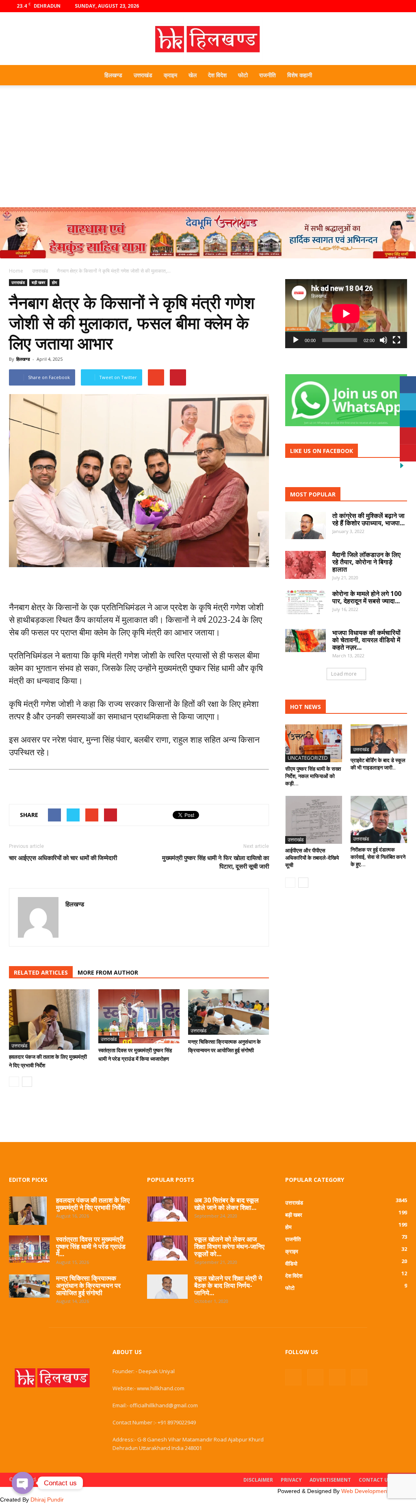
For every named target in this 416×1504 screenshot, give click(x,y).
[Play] (296, 340)
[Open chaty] (23, 1483)
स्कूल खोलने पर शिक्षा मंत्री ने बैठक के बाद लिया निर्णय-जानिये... (228, 1285)
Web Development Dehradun (378, 1491)
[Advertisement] (208, 146)
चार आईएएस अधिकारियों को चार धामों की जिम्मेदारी (63, 858)
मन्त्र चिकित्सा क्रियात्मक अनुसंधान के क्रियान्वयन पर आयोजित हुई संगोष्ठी (88, 1285)
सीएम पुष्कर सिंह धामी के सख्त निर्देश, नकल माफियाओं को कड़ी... (313, 776)
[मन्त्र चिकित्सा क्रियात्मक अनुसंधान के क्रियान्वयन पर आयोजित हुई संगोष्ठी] (228, 1012)
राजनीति (267, 75)
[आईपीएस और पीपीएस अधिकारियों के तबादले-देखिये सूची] (313, 820)
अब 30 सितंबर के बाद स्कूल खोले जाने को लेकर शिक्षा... (226, 1204)
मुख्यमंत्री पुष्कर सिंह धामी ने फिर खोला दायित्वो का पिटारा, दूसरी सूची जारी (215, 862)
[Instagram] (374, 6)
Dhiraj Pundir (47, 1499)
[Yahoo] (72, 921)
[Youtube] (401, 6)
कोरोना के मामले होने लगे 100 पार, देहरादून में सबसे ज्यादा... (366, 597)
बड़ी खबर (38, 282)
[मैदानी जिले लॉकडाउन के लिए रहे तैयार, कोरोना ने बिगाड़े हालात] (305, 565)
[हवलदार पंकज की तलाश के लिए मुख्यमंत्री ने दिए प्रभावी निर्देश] (49, 1019)
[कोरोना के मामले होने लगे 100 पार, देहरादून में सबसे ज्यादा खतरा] (305, 602)
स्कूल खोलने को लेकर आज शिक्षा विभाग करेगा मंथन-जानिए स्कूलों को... (229, 1246)
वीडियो (291, 1263)
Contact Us (375, 1479)
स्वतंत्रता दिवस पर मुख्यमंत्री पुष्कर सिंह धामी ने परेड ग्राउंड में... (91, 1246)
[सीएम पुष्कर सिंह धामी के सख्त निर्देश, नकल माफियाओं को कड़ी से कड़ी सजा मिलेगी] (313, 743)
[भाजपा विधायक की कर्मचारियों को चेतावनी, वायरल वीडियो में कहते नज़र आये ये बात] (305, 640)
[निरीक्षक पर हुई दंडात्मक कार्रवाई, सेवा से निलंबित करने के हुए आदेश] (379, 819)
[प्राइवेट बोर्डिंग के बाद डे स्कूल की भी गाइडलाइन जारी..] (379, 739)
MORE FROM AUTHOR (108, 972)
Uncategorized (308, 757)
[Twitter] (387, 6)
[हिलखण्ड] (208, 39)
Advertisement (330, 1479)
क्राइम (170, 75)
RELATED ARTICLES (41, 972)
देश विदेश (217, 75)
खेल (192, 75)
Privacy (291, 1479)
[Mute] (383, 340)
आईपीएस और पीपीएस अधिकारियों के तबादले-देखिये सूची (312, 858)
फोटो (243, 75)
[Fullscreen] (396, 340)
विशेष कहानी (299, 75)
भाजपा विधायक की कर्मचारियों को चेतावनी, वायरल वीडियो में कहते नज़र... (366, 640)
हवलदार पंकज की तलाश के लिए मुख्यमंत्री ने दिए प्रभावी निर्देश (93, 1204)
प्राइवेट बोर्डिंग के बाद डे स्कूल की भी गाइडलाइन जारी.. (378, 763)
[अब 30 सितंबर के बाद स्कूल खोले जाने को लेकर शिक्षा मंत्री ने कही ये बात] (167, 1209)
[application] (346, 313)
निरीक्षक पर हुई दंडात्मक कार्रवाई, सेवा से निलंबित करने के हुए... (378, 857)
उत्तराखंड (143, 75)
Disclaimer (258, 1479)
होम (54, 282)
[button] (397, 75)
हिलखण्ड (113, 75)
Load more (344, 673)
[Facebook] (361, 6)
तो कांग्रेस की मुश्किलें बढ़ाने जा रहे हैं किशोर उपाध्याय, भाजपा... (368, 519)
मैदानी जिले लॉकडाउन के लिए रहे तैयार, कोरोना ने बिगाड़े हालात (366, 562)
